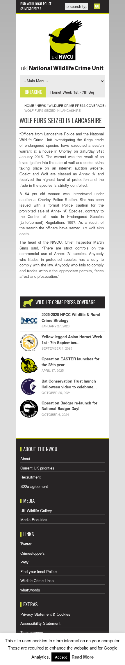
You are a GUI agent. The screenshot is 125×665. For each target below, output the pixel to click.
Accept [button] (61, 657)
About (25, 458)
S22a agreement (34, 486)
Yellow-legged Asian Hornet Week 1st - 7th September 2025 (61, 92)
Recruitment (30, 477)
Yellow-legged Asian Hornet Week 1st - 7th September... (72, 339)
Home (29, 105)
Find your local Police (35, 3)
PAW (24, 562)
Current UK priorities (37, 468)
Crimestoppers (30, 8)
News (41, 105)
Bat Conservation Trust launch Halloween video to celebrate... (69, 384)
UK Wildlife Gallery (36, 510)
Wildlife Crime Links (37, 580)
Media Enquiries (33, 519)
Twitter (25, 544)
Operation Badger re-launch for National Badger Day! (69, 405)
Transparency (31, 632)
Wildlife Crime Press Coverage (76, 105)
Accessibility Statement (40, 623)
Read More (83, 657)
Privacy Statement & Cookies (45, 614)
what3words (30, 590)
